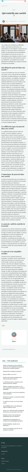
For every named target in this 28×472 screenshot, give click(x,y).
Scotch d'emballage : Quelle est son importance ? (11, 424)
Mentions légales (5, 461)
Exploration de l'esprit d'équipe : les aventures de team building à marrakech (12, 420)
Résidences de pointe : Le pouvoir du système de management (14, 397)
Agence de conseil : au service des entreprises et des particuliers (14, 393)
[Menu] (25, 1)
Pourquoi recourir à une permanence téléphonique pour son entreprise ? (12, 415)
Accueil (2, 5)
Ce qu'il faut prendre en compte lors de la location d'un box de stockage (13, 382)
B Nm (3, 443)
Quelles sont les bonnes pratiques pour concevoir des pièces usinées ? (12, 378)
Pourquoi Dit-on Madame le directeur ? (12, 371)
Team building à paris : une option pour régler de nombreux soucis (12, 406)
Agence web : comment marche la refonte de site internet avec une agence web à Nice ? (13, 411)
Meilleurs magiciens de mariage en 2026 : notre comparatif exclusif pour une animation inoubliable (14, 388)
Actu (7, 5)
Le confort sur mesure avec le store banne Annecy (13, 402)
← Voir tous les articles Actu (8, 349)
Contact (3, 463)
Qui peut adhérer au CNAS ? (10, 374)
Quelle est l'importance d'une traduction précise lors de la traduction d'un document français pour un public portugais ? (13, 367)
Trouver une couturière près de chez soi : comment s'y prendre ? (13, 429)
